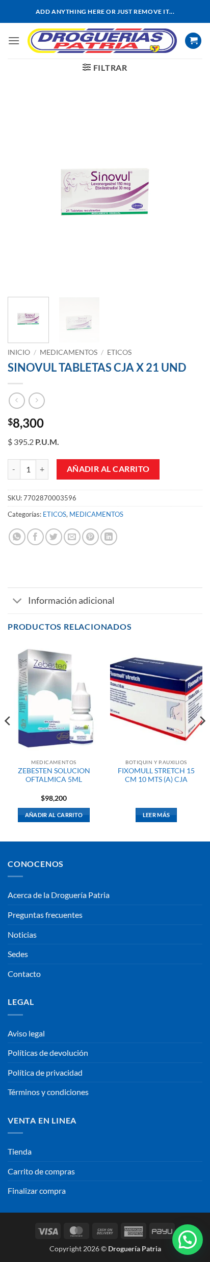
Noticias (22, 934)
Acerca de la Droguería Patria (59, 895)
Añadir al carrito (108, 468)
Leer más (156, 814)
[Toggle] (18, 601)
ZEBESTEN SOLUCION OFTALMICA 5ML (54, 775)
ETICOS (119, 352)
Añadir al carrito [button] (54, 814)
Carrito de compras (41, 1171)
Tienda (20, 1151)
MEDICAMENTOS (68, 352)
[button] (14, 40)
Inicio (19, 352)
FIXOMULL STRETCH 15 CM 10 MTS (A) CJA (156, 775)
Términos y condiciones (48, 1092)
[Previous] (24, 191)
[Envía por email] (72, 536)
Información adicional (71, 600)
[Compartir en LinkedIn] (108, 536)
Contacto (24, 973)
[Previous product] (36, 400)
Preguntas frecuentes (45, 914)
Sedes (18, 954)
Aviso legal (26, 1033)
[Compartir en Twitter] (53, 536)
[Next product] (16, 400)
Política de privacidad (45, 1072)
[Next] (185, 191)
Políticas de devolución (48, 1052)
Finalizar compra (37, 1190)
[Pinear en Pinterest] (90, 536)
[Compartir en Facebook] (35, 536)
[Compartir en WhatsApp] (17, 536)
